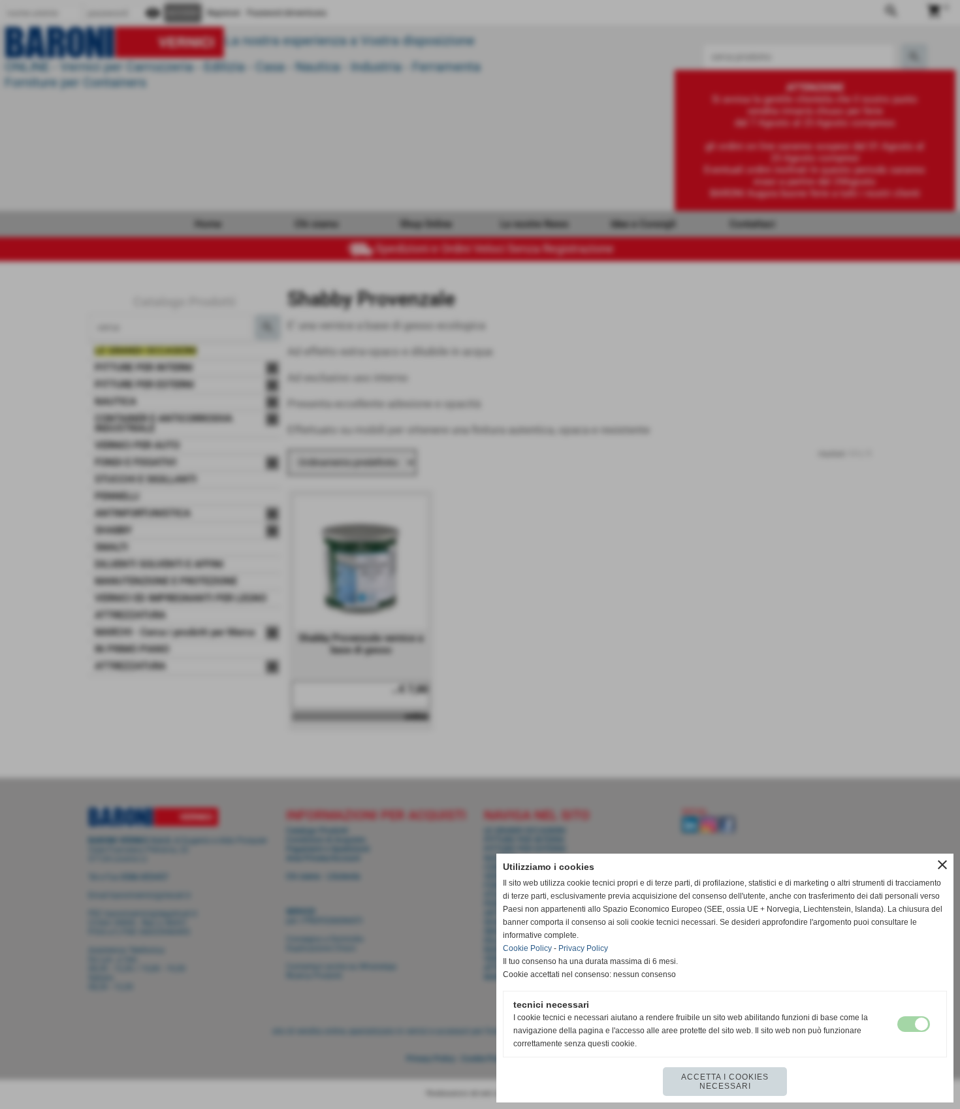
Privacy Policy (583, 948)
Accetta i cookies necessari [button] (725, 1081)
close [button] (942, 865)
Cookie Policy (527, 948)
